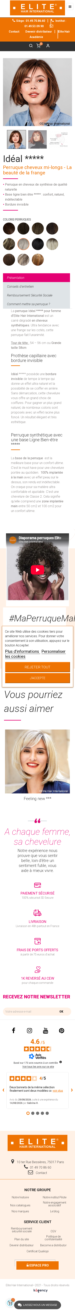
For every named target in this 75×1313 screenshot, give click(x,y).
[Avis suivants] (72, 1090)
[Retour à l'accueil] (37, 7)
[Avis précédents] (3, 1090)
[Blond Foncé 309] (9, 245)
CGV (53, 1231)
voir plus (58, 1090)
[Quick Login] (46, 46)
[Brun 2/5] (9, 230)
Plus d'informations (22, 651)
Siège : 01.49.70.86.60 (30, 20)
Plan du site (21, 1239)
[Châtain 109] (23, 230)
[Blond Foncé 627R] (23, 261)
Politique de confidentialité (53, 1238)
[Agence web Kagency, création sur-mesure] (41, 1290)
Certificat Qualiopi (38, 1251)
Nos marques (20, 1211)
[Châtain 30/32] (52, 230)
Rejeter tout (37, 667)
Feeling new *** (37, 798)
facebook (14, 1031)
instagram (30, 1031)
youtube (46, 1031)
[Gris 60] (23, 245)
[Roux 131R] (9, 261)
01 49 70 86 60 (40, 1167)
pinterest (62, 1031)
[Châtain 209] (38, 230)
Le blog (54, 1211)
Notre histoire (20, 1197)
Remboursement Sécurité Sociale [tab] (29, 295)
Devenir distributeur (38, 31)
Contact (41, 1173)
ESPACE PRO (39, 1265)
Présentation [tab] (15, 278)
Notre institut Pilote (54, 1197)
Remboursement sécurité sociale (21, 1230)
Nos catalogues (20, 1205)
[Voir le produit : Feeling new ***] (37, 761)
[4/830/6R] (38, 261)
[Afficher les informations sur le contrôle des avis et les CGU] (60, 1062)
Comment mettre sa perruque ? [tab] (28, 304)
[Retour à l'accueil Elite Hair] (38, 1142)
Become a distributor (53, 1245)
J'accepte (37, 678)
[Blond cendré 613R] (52, 245)
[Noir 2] (38, 245)
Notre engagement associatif (54, 1204)
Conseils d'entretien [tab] (20, 286)
